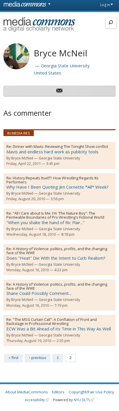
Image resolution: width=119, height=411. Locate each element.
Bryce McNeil (22, 158)
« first (13, 358)
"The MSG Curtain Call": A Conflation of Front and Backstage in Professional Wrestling (51, 321)
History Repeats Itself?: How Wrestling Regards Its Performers (52, 180)
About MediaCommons (26, 392)
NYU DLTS (82, 399)
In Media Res (18, 133)
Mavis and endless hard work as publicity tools (52, 152)
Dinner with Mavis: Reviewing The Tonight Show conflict (60, 146)
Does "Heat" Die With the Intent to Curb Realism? (55, 258)
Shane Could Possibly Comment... (38, 293)
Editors (58, 392)
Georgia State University (65, 65)
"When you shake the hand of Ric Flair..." (45, 222)
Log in (105, 4)
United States (47, 73)
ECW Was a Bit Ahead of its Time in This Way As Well (58, 329)
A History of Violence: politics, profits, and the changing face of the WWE (56, 250)
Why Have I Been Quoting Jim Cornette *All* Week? (57, 187)
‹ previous (37, 358)
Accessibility (35, 399)
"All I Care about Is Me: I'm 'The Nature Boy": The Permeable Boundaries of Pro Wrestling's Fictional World (55, 215)
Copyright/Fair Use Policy (91, 392)
